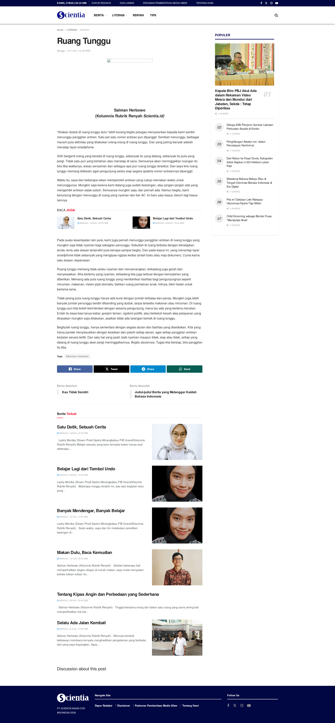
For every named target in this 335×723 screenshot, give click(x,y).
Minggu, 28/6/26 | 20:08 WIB (73, 600)
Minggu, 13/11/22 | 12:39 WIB (73, 50)
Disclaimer (127, 3)
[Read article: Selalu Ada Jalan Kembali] (177, 638)
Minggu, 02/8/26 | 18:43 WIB (169, 222)
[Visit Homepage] (71, 15)
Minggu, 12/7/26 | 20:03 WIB (73, 558)
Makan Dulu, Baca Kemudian (84, 552)
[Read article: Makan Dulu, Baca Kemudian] (177, 567)
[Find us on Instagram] (271, 3)
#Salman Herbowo (77, 356)
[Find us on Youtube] (276, 3)
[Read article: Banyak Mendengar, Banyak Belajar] (177, 525)
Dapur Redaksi (101, 3)
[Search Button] (276, 15)
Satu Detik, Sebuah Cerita (94, 218)
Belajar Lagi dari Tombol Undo (173, 218)
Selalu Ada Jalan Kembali (81, 622)
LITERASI (118, 15)
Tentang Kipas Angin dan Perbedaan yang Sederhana (108, 594)
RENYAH (138, 15)
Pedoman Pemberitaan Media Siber (165, 3)
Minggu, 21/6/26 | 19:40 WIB (73, 628)
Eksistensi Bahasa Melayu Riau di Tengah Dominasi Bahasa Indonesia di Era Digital (249, 182)
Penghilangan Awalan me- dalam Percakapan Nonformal (246, 143)
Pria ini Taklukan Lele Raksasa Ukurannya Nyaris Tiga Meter (245, 201)
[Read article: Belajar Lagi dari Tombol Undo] (141, 222)
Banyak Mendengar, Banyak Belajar (91, 510)
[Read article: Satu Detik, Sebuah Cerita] (65, 222)
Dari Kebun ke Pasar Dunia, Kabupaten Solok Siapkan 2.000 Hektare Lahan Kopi (250, 162)
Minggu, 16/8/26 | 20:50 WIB (93, 222)
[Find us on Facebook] (261, 3)
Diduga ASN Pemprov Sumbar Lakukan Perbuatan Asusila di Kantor (250, 127)
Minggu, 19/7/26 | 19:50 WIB (73, 516)
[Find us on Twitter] (266, 3)
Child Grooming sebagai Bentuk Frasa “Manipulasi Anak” (249, 218)
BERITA (99, 15)
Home (60, 29)
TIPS (153, 15)
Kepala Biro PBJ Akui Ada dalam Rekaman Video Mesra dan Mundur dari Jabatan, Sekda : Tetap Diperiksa (235, 99)
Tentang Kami (204, 3)
